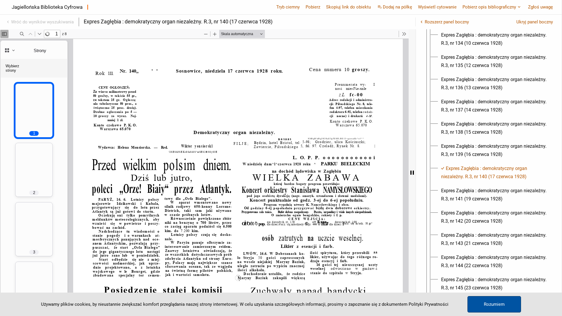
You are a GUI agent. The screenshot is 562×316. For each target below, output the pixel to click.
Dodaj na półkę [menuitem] (397, 7)
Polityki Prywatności (428, 304)
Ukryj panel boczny (534, 22)
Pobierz (313, 7)
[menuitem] (494, 39)
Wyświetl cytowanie (437, 7)
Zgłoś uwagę (540, 7)
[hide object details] (412, 172)
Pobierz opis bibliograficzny (489, 7)
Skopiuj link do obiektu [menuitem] (348, 7)
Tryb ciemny (288, 7)
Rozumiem (494, 304)
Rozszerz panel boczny (447, 22)
